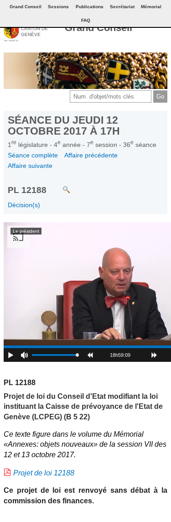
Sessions (58, 6)
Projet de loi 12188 (43, 473)
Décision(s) (24, 205)
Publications (90, 6)
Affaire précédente (91, 155)
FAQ (85, 20)
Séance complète (33, 155)
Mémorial (151, 6)
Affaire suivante (30, 165)
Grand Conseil (98, 27)
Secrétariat (122, 6)
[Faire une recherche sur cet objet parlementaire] (59, 185)
